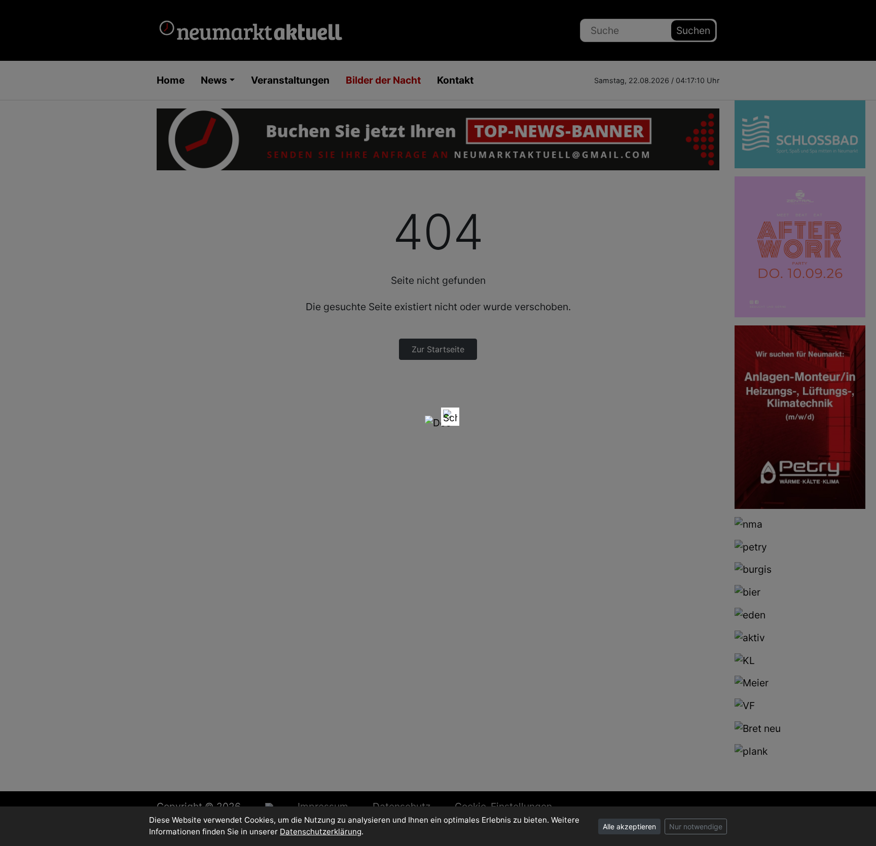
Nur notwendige (695, 826)
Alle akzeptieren (629, 826)
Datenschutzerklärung (320, 831)
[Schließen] (450, 417)
